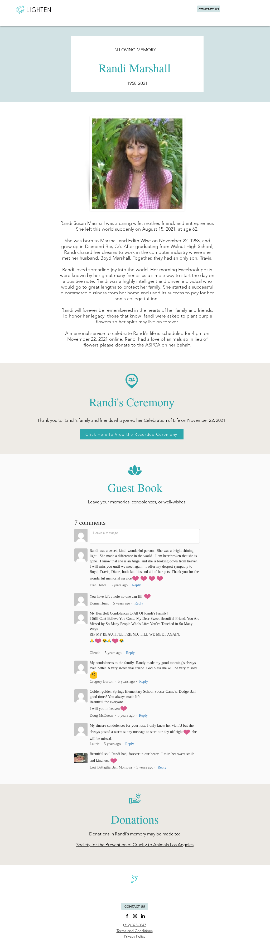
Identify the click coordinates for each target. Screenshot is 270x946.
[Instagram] (135, 916)
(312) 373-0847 (134, 925)
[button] (134, 906)
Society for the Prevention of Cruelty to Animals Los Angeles (135, 844)
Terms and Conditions (135, 930)
